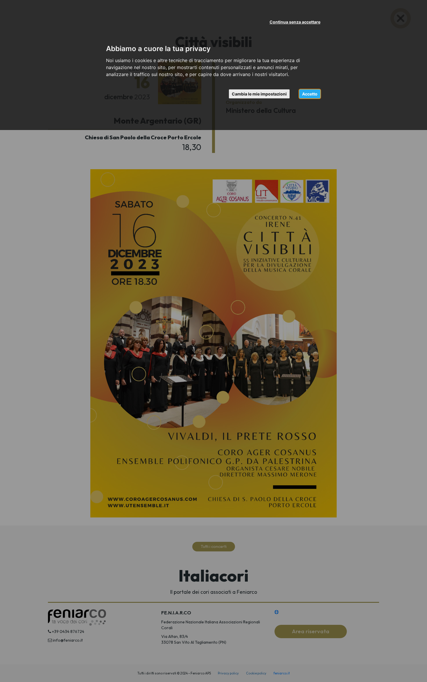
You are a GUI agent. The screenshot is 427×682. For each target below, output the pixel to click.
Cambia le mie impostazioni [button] (259, 93)
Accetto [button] (309, 93)
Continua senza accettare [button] (295, 21)
